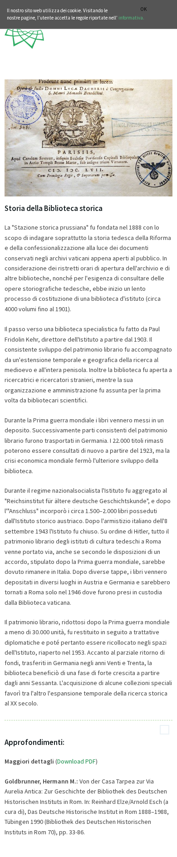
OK (143, 9)
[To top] (164, 730)
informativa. (131, 18)
